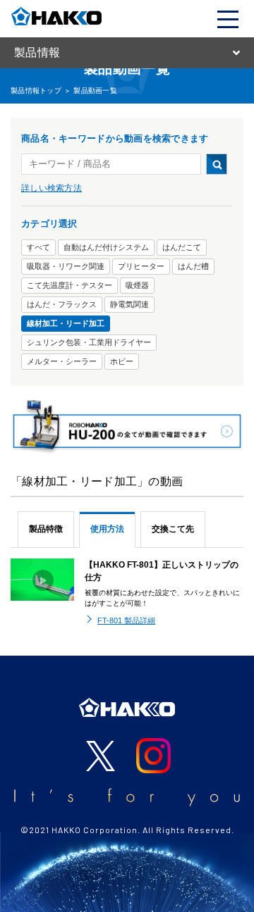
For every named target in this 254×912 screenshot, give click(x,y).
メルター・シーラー (62, 361)
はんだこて (181, 247)
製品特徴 (46, 529)
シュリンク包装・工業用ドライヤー (89, 342)
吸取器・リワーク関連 (65, 266)
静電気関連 (129, 304)
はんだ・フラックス (62, 304)
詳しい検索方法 (51, 188)
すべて (38, 247)
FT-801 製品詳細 (126, 620)
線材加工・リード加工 (65, 323)
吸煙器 (137, 285)
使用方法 (107, 529)
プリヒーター (141, 266)
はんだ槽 (193, 266)
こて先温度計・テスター (69, 285)
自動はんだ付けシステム (106, 247)
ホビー (121, 361)
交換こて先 (173, 529)
